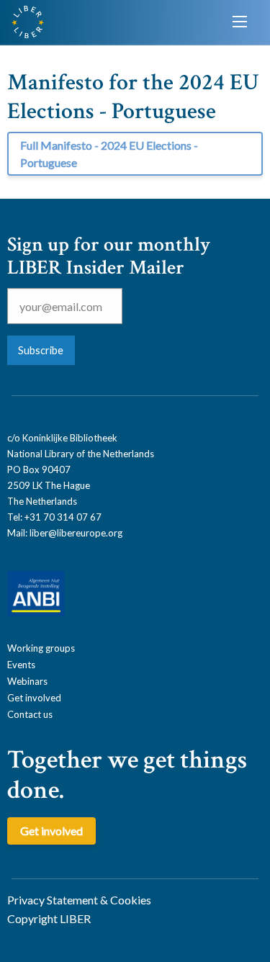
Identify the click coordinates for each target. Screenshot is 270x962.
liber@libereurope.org (76, 533)
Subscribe (40, 350)
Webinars (27, 681)
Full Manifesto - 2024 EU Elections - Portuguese (109, 153)
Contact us (30, 714)
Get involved (34, 697)
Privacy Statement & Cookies (79, 900)
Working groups (41, 648)
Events (21, 664)
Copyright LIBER (49, 918)
